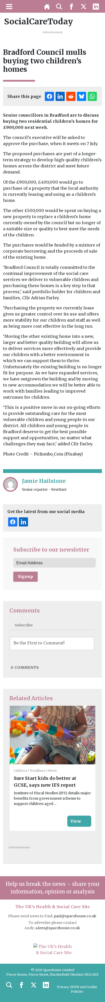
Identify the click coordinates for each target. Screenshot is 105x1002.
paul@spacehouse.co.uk (75, 916)
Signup (25, 576)
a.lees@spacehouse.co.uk (58, 928)
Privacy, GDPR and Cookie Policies (77, 989)
